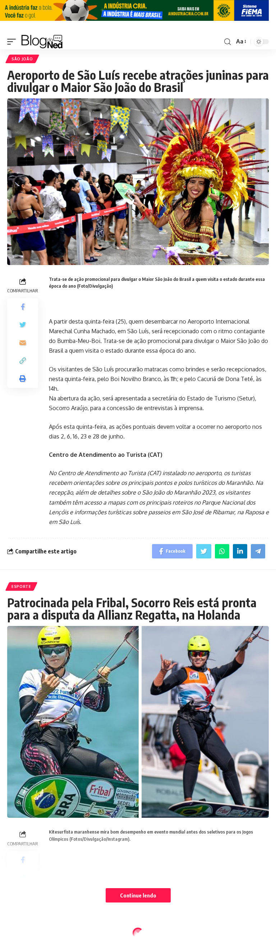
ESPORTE (21, 586)
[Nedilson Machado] (41, 41)
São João (22, 59)
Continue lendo (138, 895)
